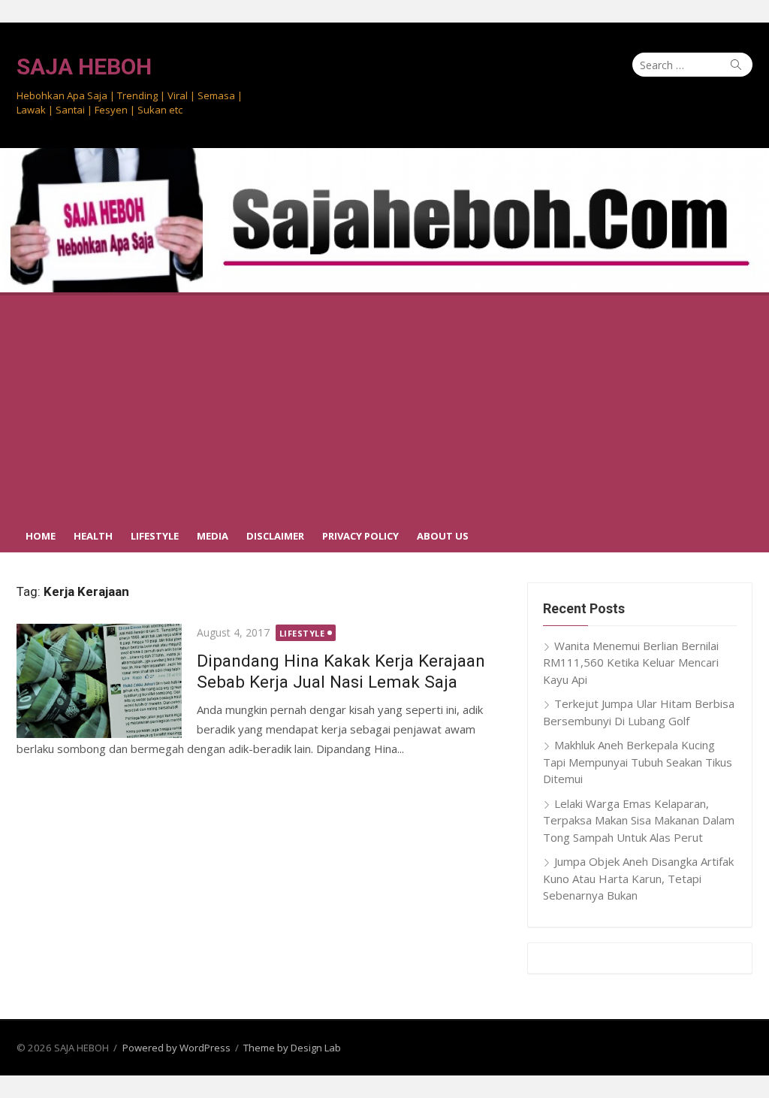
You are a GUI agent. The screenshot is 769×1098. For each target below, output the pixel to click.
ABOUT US (443, 536)
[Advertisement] (384, 405)
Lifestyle (155, 536)
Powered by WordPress (176, 1047)
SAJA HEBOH (84, 66)
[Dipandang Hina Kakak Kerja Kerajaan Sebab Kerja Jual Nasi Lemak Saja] (99, 681)
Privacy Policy (360, 536)
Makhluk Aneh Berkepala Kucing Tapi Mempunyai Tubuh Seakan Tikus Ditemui (637, 761)
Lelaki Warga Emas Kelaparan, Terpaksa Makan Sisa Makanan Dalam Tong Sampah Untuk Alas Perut (638, 820)
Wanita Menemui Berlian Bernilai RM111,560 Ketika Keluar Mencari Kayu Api (631, 662)
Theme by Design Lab (292, 1047)
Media (212, 536)
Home (41, 536)
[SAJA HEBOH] (384, 220)
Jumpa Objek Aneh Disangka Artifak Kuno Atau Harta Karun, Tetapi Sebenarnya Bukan (638, 878)
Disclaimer (275, 536)
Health (93, 536)
